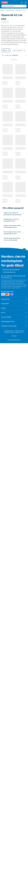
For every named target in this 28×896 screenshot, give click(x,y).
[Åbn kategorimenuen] (25, 2)
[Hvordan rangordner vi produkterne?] (2, 55)
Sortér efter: (8, 55)
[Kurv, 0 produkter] (22, 2)
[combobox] (14, 6)
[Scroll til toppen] (24, 826)
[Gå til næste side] (25, 776)
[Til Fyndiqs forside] (4, 2)
